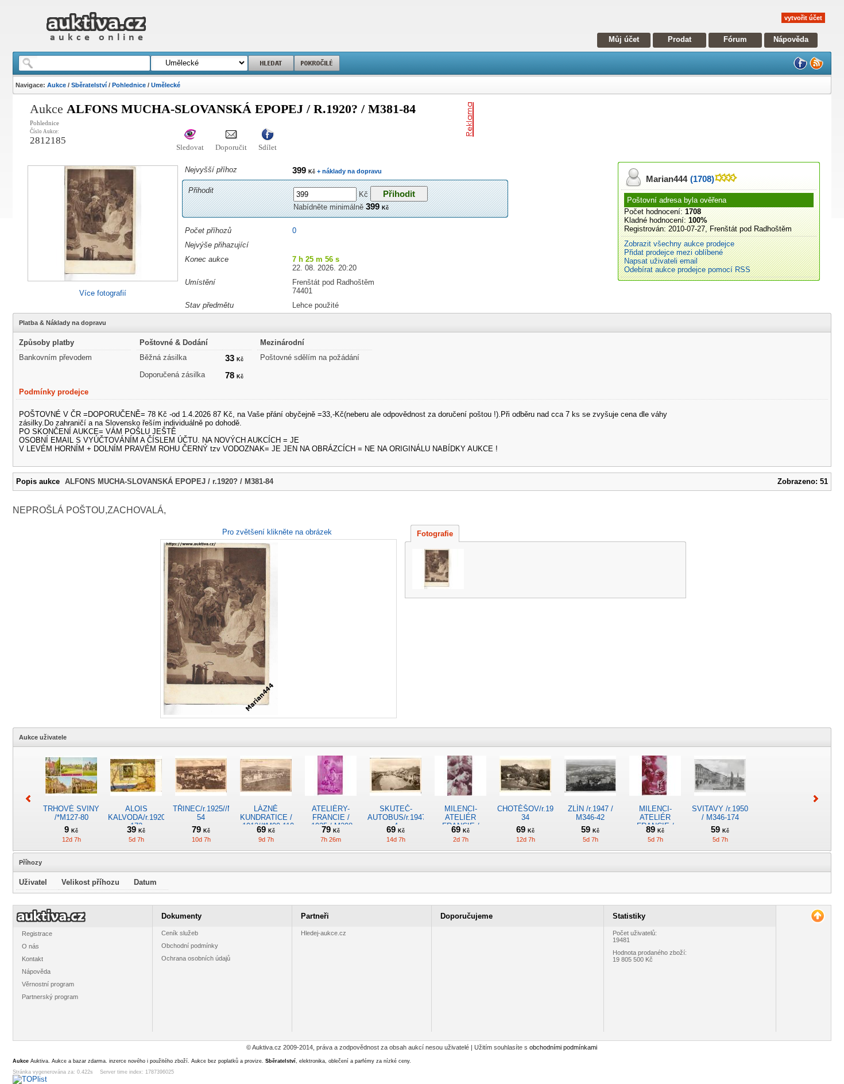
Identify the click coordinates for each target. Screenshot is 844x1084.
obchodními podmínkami (563, 1047)
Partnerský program (50, 996)
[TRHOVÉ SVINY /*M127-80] (71, 800)
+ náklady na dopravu (348, 171)
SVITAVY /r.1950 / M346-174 (720, 813)
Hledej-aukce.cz (323, 933)
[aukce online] (96, 43)
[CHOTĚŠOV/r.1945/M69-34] (525, 800)
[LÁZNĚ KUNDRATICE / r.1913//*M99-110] (266, 800)
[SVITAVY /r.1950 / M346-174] (720, 800)
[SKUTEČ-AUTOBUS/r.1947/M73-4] (395, 800)
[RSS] (816, 67)
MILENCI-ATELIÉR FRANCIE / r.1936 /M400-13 (655, 821)
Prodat (679, 39)
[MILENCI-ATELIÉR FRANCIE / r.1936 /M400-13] (655, 800)
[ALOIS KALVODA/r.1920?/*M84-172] (136, 800)
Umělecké (165, 85)
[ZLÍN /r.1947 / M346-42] (590, 800)
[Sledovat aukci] (190, 135)
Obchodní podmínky (189, 945)
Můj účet (624, 39)
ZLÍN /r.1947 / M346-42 (590, 813)
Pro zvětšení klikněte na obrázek (277, 532)
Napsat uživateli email (661, 261)
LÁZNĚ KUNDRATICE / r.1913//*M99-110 (266, 817)
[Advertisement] (612, 119)
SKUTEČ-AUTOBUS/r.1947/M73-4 (406, 817)
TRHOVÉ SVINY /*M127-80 (71, 813)
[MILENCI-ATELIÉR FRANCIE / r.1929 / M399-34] (460, 800)
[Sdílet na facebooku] (267, 135)
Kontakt (32, 958)
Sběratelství (89, 85)
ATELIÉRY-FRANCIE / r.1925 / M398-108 (331, 821)
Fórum (735, 39)
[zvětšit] (277, 628)
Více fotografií (102, 293)
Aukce (56, 85)
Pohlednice (129, 85)
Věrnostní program (48, 984)
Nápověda (790, 39)
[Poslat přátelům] (231, 135)
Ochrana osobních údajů (195, 958)
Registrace (37, 933)
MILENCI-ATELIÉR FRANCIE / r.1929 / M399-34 (461, 821)
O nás (30, 946)
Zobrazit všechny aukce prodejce (679, 243)
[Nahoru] (817, 916)
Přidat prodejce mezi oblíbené (673, 252)
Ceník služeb (179, 933)
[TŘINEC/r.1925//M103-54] (201, 800)
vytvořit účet (803, 17)
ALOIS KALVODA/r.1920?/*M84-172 (149, 817)
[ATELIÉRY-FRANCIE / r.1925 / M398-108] (331, 800)
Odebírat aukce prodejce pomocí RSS (687, 269)
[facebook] (800, 67)
